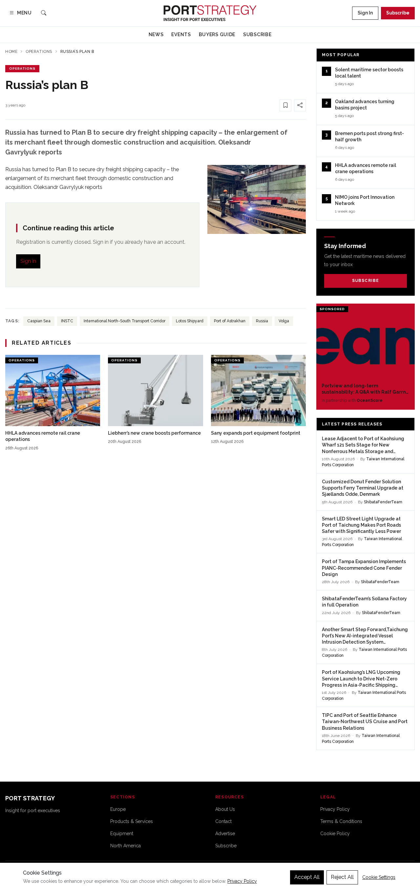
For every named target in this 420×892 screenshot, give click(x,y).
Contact (223, 821)
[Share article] (300, 105)
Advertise (225, 833)
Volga (284, 321)
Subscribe (398, 12)
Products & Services (131, 821)
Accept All (307, 877)
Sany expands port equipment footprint (255, 433)
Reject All (342, 877)
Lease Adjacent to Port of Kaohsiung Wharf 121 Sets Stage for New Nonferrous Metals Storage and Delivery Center (363, 445)
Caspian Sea (39, 321)
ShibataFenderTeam (383, 502)
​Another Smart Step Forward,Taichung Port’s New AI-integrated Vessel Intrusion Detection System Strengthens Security (365, 636)
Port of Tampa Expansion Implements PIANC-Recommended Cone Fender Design (364, 568)
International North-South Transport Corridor (124, 321)
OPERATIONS (22, 68)
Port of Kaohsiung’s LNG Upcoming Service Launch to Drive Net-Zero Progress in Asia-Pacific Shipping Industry (361, 679)
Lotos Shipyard (189, 321)
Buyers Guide (217, 34)
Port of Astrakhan (229, 321)
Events (181, 34)
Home (11, 51)
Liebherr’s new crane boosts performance (154, 433)
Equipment (121, 833)
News (156, 34)
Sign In (365, 12)
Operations (39, 51)
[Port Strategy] (209, 13)
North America (125, 845)
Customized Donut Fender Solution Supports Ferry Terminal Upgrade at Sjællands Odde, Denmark (362, 488)
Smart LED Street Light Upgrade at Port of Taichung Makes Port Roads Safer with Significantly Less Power (361, 525)
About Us (225, 809)
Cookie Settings (378, 877)
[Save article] (285, 105)
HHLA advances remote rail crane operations (42, 436)
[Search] (43, 13)
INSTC (67, 321)
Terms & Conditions (341, 821)
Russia (262, 321)
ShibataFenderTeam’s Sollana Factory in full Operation (364, 601)
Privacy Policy (335, 809)
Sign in (28, 261)
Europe (118, 809)
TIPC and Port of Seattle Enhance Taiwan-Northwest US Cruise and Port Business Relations (365, 722)
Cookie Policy (335, 833)
